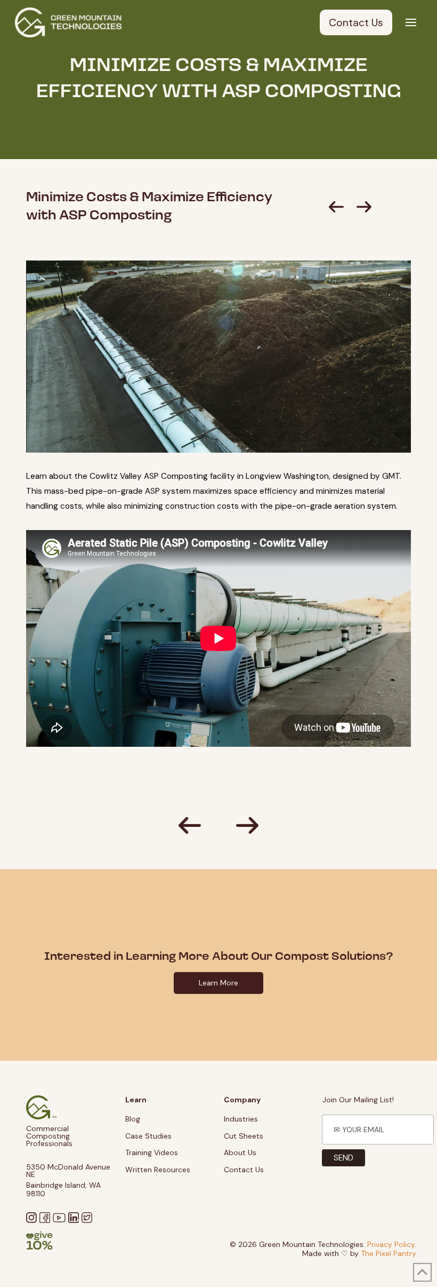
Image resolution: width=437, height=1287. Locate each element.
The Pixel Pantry (388, 1253)
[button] (411, 22)
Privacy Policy (391, 1244)
